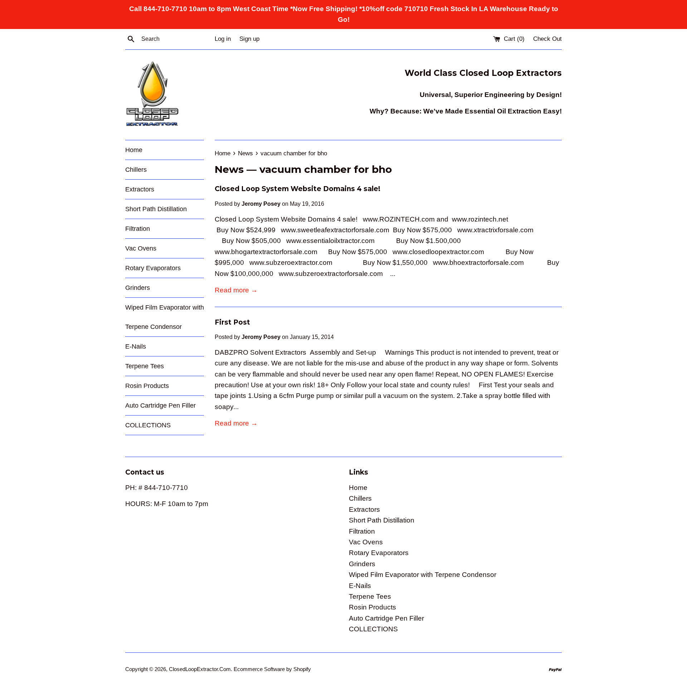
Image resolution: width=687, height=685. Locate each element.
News (229, 169)
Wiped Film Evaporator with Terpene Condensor (164, 317)
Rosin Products (147, 385)
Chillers (136, 169)
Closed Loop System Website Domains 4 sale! (297, 189)
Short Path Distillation (156, 209)
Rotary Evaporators (153, 268)
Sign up (249, 38)
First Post (232, 322)
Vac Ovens (140, 248)
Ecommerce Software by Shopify (272, 669)
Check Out (547, 38)
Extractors (139, 189)
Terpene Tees (144, 366)
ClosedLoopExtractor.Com (200, 669)
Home (133, 150)
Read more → (236, 290)
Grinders (137, 287)
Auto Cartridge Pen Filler (160, 405)
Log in (223, 38)
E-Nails (135, 346)
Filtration (137, 228)
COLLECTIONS (148, 425)
